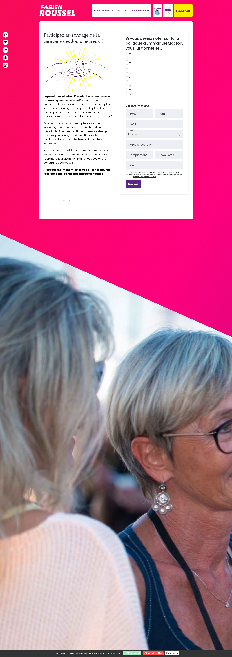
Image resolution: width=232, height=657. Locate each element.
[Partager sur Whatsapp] (5, 65)
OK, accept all (133, 653)
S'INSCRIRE (183, 11)
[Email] (5, 42)
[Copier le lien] (5, 35)
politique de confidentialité (144, 176)
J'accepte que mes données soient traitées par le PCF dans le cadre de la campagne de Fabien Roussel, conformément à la (155, 174)
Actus (120, 10)
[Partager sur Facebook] (5, 58)
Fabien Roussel (102, 10)
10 (130, 94)
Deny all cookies (154, 653)
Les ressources (138, 10)
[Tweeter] (5, 50)
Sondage (66, 201)
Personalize (172, 653)
